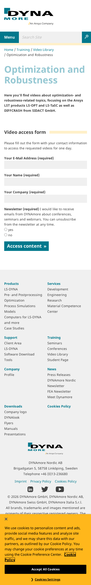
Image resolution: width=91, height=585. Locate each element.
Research (54, 300)
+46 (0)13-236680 (54, 474)
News (51, 369)
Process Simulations (19, 306)
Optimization (14, 300)
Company (12, 369)
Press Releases (58, 374)
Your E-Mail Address (29, 158)
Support (10, 337)
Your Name (21, 175)
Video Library (43, 49)
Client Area (12, 343)
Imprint (21, 481)
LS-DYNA (11, 289)
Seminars (54, 343)
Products (11, 283)
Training (23, 49)
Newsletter (40, 217)
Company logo (15, 412)
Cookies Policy (59, 406)
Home (8, 49)
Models (10, 311)
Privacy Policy (40, 481)
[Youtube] (60, 488)
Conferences (57, 348)
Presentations (15, 434)
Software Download (19, 354)
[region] (45, 549)
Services (53, 283)
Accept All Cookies (46, 569)
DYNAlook (11, 417)
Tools (8, 360)
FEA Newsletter (59, 391)
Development (57, 289)
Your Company (24, 192)
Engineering (57, 294)
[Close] (6, 519)
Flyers (8, 423)
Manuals (11, 428)
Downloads (13, 406)
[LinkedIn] (30, 488)
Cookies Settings (47, 579)
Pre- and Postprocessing (23, 294)
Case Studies (14, 328)
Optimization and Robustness (30, 55)
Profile (9, 374)
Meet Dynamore (59, 397)
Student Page (57, 360)
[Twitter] (44, 488)
